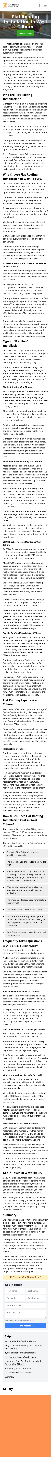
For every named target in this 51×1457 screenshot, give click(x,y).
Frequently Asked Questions (18, 1368)
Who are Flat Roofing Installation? (21, 1341)
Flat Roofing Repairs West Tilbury (20, 1357)
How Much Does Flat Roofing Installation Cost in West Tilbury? (24, 1363)
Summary (9, 1376)
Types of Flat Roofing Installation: (20, 1352)
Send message (26, 1325)
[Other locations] (39, 5)
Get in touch (25, 33)
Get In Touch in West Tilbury (18, 1372)
